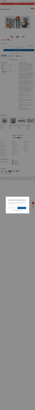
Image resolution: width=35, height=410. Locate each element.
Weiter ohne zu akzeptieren (17, 210)
